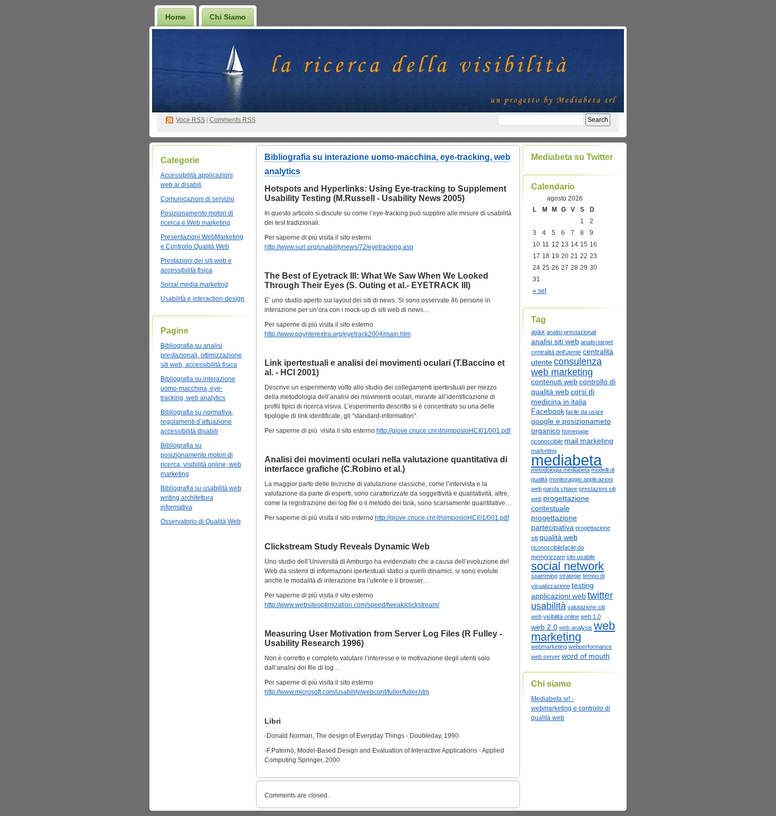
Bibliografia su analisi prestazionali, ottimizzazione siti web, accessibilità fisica (201, 355)
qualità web (559, 537)
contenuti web (554, 381)
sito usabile (580, 557)
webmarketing (549, 646)
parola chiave (560, 489)
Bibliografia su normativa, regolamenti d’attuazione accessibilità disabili (196, 422)
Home (175, 17)
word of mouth (586, 656)
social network (567, 566)
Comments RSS (232, 120)
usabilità (548, 606)
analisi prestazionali (571, 332)
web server (545, 656)
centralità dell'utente (556, 352)
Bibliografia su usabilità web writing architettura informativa (200, 498)
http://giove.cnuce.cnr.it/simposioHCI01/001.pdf (443, 430)
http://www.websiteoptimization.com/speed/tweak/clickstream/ (351, 605)
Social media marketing (194, 284)
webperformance (590, 646)
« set (539, 291)
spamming (544, 576)
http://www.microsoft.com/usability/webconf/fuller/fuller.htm (346, 692)
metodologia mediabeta (560, 470)
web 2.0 (544, 627)
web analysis (575, 627)
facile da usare (584, 412)
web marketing (573, 631)
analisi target (597, 342)
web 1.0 (591, 616)
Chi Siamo (228, 17)
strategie (570, 576)
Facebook (547, 411)
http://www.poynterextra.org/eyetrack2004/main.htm (337, 334)
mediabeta (566, 460)
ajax (538, 331)
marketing (543, 451)
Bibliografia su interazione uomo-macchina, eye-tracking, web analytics (197, 388)
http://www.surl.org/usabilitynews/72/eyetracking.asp (338, 247)
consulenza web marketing (566, 366)
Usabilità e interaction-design (202, 298)
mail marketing (588, 441)
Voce (190, 120)
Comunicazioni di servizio (197, 199)
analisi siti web (555, 341)
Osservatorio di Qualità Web (200, 521)
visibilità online (561, 616)
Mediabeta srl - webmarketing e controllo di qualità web (570, 708)
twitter (600, 595)
